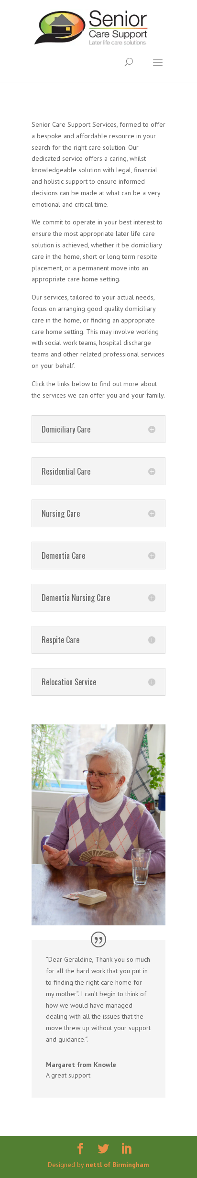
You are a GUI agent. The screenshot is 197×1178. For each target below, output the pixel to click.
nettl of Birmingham (117, 1164)
